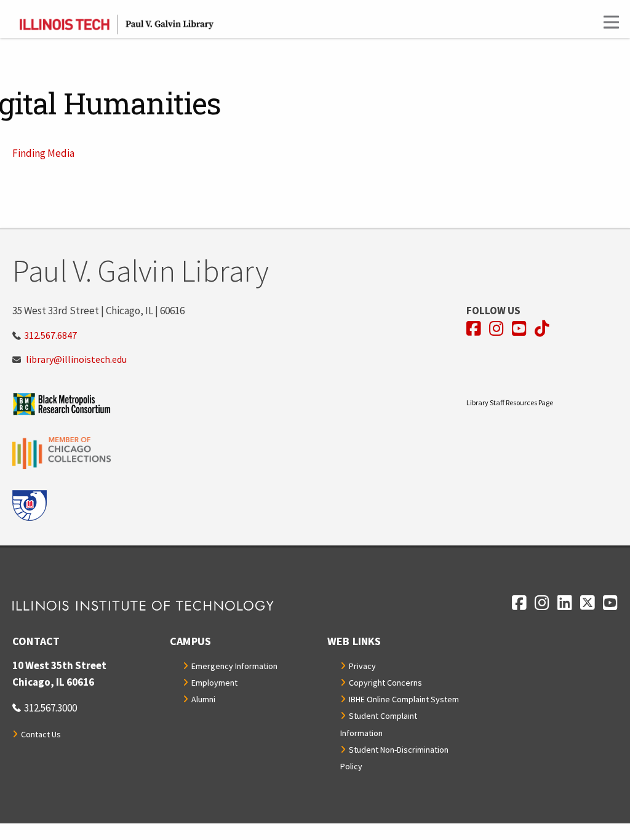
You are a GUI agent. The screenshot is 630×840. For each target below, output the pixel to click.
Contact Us (41, 734)
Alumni (203, 699)
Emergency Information (234, 666)
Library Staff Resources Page (509, 402)
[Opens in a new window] (239, 403)
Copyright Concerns (385, 682)
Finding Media (43, 153)
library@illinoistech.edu (76, 359)
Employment (214, 682)
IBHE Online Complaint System (404, 699)
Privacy (362, 666)
